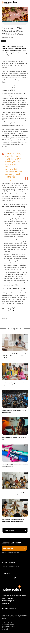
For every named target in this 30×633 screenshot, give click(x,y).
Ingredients (26, 334)
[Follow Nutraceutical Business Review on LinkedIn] (15, 578)
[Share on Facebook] (13, 309)
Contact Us (5, 603)
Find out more (6, 557)
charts (4, 65)
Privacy (4, 611)
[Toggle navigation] (27, 2)
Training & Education (24, 418)
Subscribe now (9, 530)
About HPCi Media (7, 598)
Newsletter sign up (8, 601)
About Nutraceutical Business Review (14, 596)
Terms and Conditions (9, 608)
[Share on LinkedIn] (9, 309)
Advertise (5, 606)
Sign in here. (16, 552)
